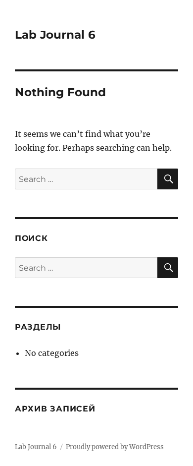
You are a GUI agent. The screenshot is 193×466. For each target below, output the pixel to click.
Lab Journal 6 (55, 35)
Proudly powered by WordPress (115, 447)
